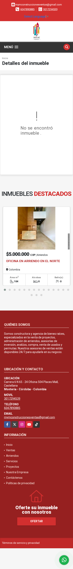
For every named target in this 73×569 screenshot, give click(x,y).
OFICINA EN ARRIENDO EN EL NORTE (33, 261)
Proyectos (12, 466)
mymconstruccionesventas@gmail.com (29, 417)
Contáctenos (14, 477)
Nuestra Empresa (17, 472)
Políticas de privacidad (20, 483)
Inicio (5, 58)
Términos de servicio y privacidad (21, 543)
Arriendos (12, 455)
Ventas (10, 450)
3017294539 (50, 9)
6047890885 (27, 9)
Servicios (12, 461)
